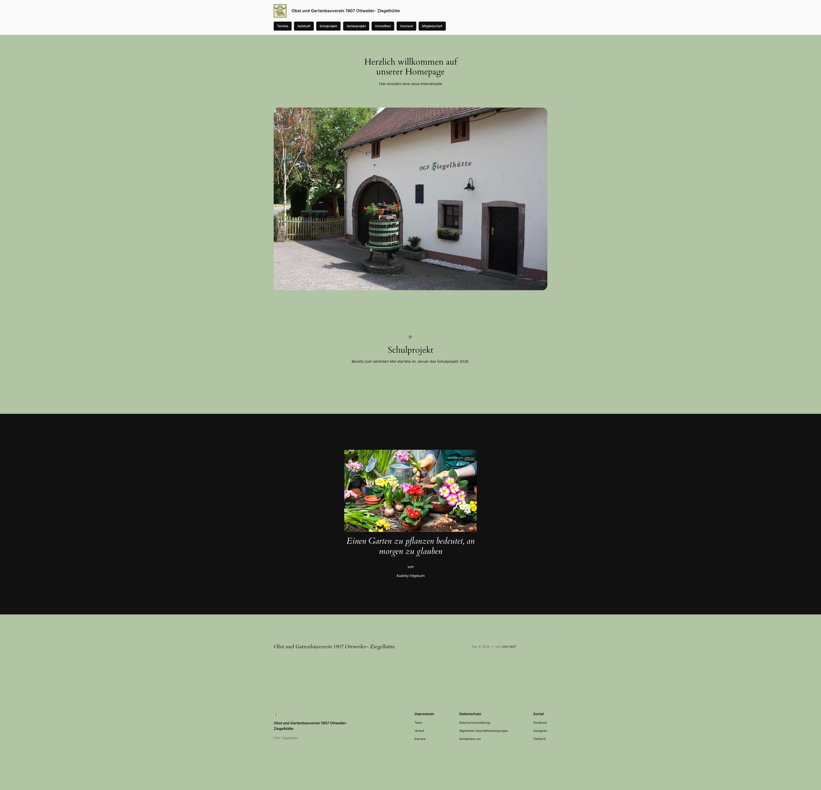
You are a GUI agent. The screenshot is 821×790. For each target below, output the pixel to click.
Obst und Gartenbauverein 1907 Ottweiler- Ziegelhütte (346, 10)
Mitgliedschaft (432, 26)
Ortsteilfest (383, 26)
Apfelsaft (303, 26)
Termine (282, 26)
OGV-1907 (509, 646)
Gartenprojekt (356, 26)
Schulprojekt (328, 26)
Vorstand (406, 26)
